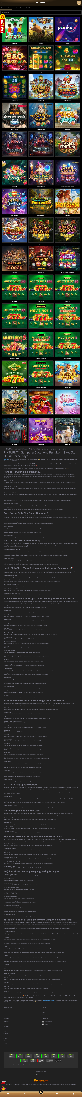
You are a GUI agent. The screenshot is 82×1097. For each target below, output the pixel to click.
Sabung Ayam (7, 1043)
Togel (5, 1031)
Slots (5, 1023)
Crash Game (6, 1035)
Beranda (8, 1095)
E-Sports (5, 1040)
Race (5, 1028)
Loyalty (43, 1012)
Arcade (5, 1038)
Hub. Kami (57, 1095)
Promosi (44, 1010)
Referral (44, 1014)
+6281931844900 (48, 1021)
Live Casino (6, 1026)
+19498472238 (48, 1024)
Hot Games (6, 1021)
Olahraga (6, 1033)
